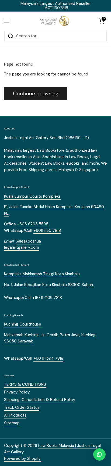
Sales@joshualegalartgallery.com (22, 244)
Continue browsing (35, 93)
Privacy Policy (17, 392)
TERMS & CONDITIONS (25, 384)
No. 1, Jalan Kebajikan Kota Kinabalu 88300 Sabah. (49, 284)
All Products (15, 415)
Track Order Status (21, 407)
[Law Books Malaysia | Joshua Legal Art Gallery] (54, 21)
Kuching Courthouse (22, 324)
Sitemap (12, 423)
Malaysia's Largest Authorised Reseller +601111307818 (55, 5)
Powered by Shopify (22, 458)
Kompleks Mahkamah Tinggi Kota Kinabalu (42, 274)
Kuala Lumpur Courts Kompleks (32, 196)
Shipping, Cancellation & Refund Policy (39, 399)
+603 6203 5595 (32, 224)
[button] (101, 21)
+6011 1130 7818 (47, 230)
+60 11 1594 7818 (48, 358)
